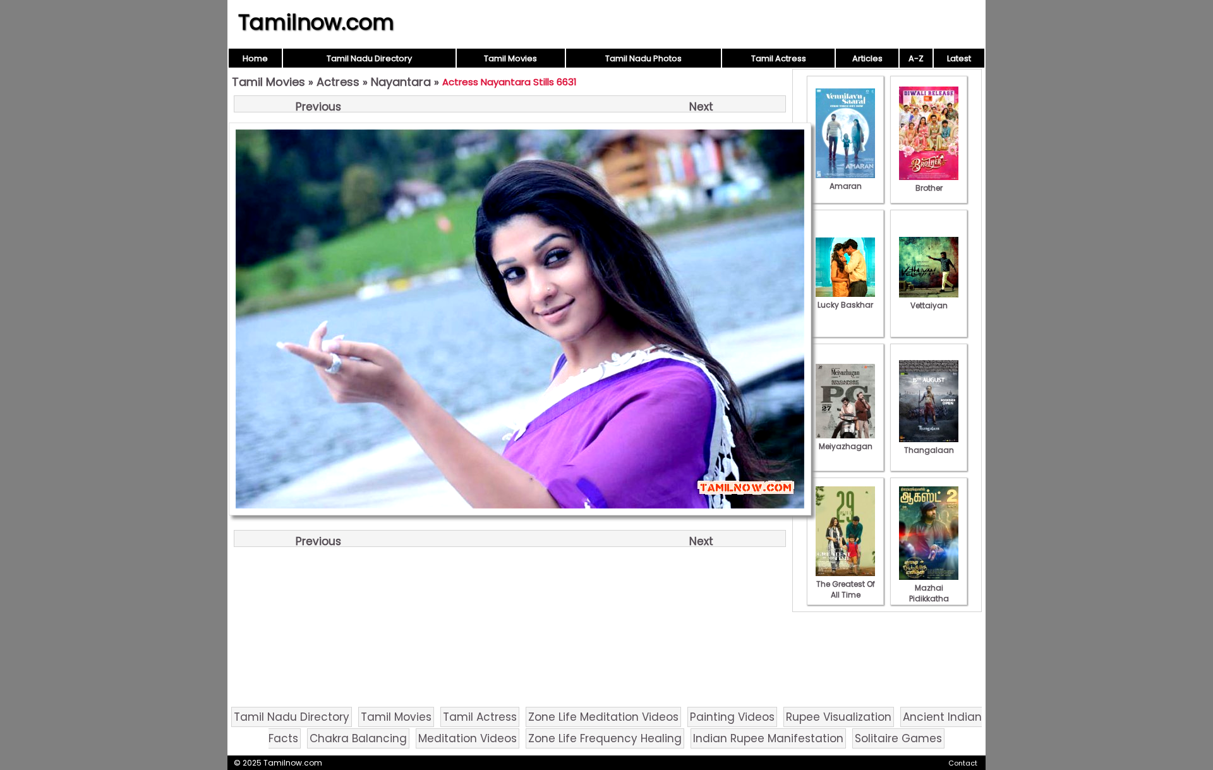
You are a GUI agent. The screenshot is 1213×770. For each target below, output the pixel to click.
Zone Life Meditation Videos (603, 717)
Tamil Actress (778, 58)
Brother (929, 188)
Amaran (846, 186)
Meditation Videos (467, 738)
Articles (867, 58)
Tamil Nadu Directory (369, 58)
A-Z (916, 58)
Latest (959, 58)
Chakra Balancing (358, 738)
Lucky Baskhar (845, 304)
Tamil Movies (510, 58)
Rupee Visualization (838, 717)
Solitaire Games (898, 738)
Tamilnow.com (316, 22)
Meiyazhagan (845, 446)
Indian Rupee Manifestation (768, 738)
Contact (962, 763)
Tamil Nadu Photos (643, 58)
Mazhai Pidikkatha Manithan (929, 598)
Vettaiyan (929, 305)
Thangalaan (929, 450)
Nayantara (401, 82)
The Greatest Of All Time (845, 589)
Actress (338, 82)
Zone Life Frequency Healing (605, 738)
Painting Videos (732, 717)
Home (255, 58)
